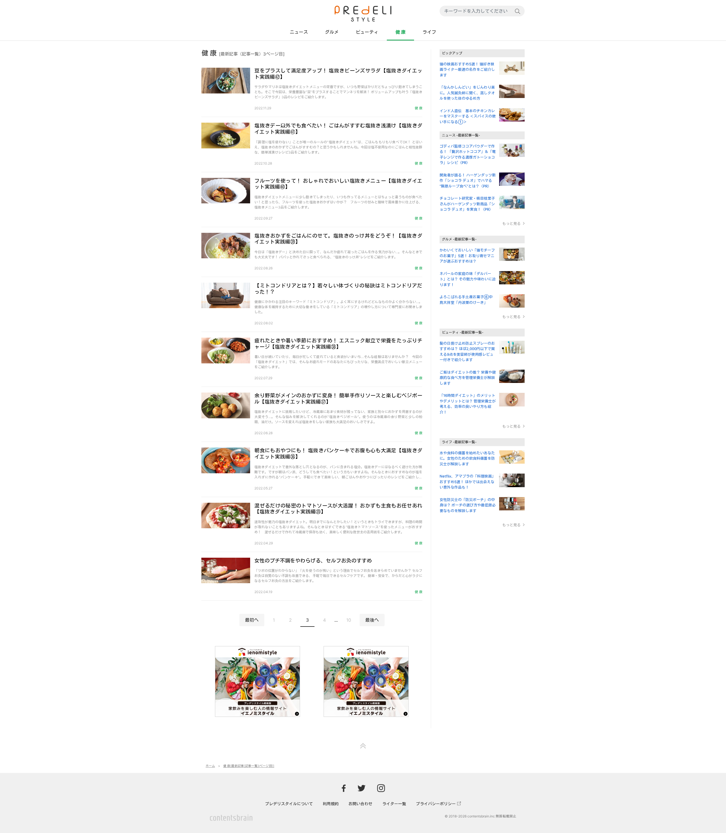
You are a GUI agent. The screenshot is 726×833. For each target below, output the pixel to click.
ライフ (429, 32)
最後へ (372, 620)
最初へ (252, 620)
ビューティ (367, 32)
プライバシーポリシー (436, 803)
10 (348, 620)
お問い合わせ (360, 803)
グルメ (332, 32)
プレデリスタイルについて (289, 803)
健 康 (400, 32)
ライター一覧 (394, 803)
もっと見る (511, 223)
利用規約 (331, 803)
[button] (363, 743)
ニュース (299, 32)
